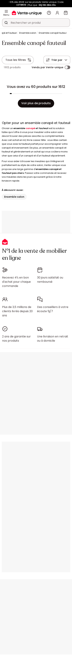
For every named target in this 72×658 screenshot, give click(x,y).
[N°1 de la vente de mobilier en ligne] (27, 12)
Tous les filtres (15, 60)
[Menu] (6, 11)
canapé (30, 128)
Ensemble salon (27, 32)
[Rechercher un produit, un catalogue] (6, 22)
